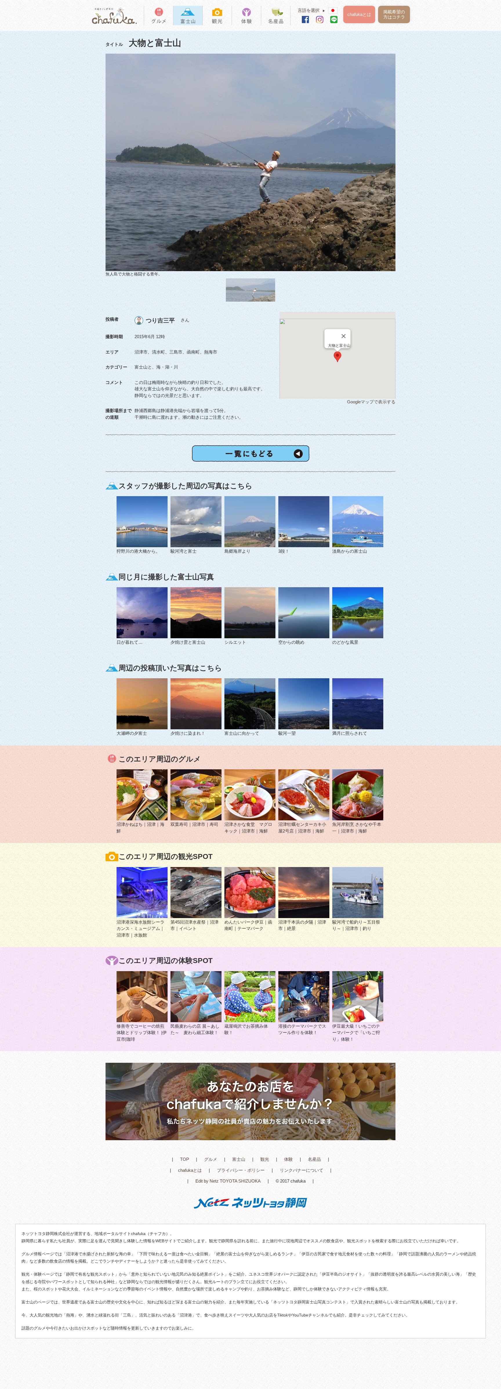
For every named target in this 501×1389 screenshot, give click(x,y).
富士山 (238, 1159)
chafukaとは (359, 14)
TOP (184, 1159)
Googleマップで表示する (371, 401)
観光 (264, 1159)
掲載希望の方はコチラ (394, 14)
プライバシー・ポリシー (241, 1170)
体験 (288, 1159)
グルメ (210, 1159)
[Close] (344, 336)
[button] (337, 356)
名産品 (314, 1159)
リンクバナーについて (301, 1170)
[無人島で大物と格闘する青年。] (250, 162)
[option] (250, 165)
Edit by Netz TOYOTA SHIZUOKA (228, 1180)
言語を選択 (311, 10)
